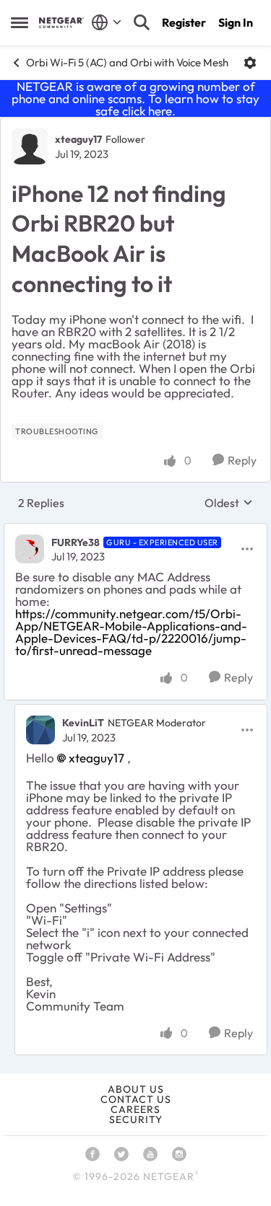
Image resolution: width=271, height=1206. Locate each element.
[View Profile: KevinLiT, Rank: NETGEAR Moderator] (40, 730)
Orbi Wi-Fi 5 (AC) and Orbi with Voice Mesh (127, 62)
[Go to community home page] (61, 22)
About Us (136, 1089)
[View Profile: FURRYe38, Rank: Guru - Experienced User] (29, 548)
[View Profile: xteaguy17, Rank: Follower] (30, 146)
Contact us (135, 1099)
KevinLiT (83, 723)
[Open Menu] (250, 63)
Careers (135, 1109)
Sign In (235, 22)
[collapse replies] (135, 530)
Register (184, 22)
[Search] (141, 22)
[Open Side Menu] (19, 22)
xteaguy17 (78, 139)
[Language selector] (106, 22)
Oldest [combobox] (229, 503)
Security (136, 1119)
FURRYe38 (75, 542)
